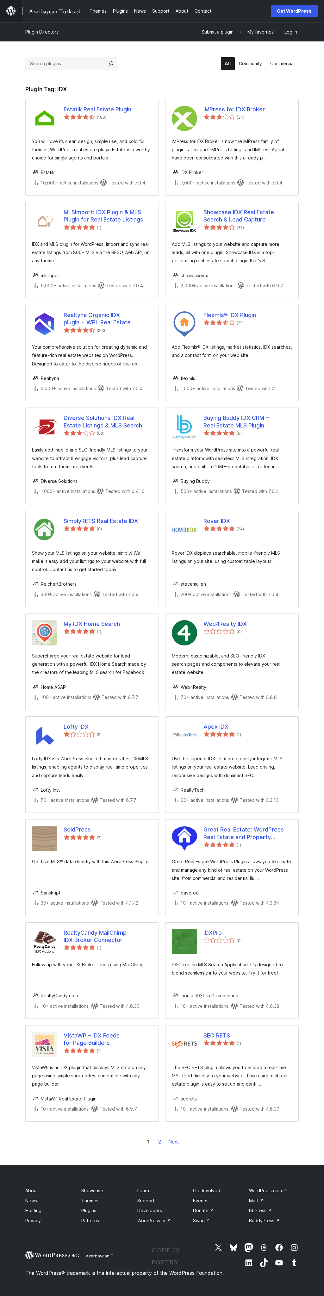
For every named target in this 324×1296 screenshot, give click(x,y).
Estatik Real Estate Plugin (97, 109)
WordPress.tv (154, 1220)
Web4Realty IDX (225, 623)
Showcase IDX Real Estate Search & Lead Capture (238, 216)
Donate (203, 1210)
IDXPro (212, 932)
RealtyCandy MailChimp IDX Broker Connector (95, 936)
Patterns (90, 1220)
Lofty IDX (76, 726)
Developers (149, 1210)
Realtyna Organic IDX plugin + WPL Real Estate (97, 319)
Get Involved (206, 1190)
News (31, 1200)
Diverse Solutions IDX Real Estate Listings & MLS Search (103, 421)
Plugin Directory (42, 31)
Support (145, 1200)
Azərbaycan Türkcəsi (106, 1255)
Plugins (88, 1210)
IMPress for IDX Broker (234, 109)
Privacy (33, 1220)
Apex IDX (215, 726)
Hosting (33, 1210)
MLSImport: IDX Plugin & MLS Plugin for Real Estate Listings (103, 216)
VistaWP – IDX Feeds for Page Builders (92, 1039)
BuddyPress (264, 1220)
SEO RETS (216, 1035)
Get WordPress (294, 11)
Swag (201, 1220)
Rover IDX (216, 521)
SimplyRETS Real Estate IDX (101, 521)
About (31, 1190)
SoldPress (77, 829)
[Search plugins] (111, 63)
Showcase (92, 1190)
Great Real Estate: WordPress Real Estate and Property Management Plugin (243, 833)
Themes (89, 1200)
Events (200, 1200)
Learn (143, 1190)
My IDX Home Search (92, 623)
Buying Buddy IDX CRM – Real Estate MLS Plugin (236, 421)
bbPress (260, 1210)
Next (174, 1141)
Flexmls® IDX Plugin (229, 315)
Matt (256, 1200)
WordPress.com (268, 1190)
